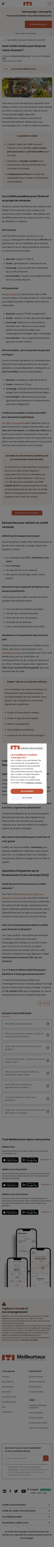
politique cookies (34, 782)
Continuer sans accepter (25, 751)
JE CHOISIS (27, 797)
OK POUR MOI (27, 791)
